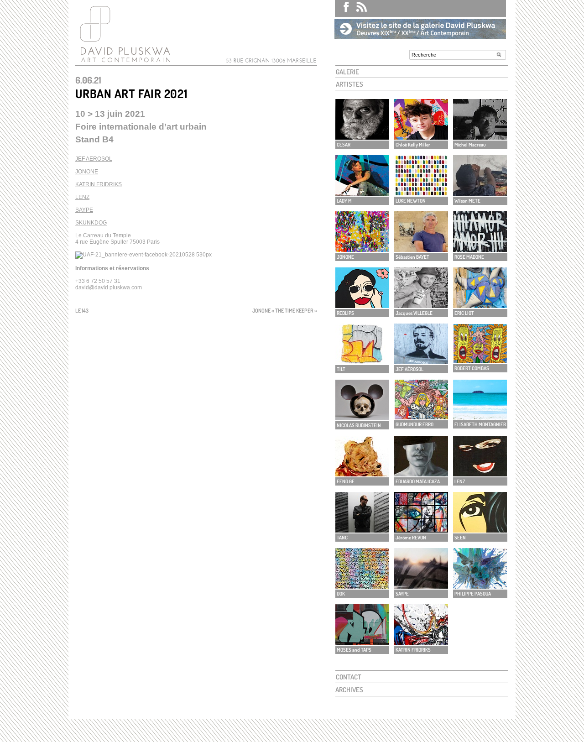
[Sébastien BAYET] (421, 249)
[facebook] (342, 8)
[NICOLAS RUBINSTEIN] (362, 418)
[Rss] (358, 8)
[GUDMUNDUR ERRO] (421, 417)
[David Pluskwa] (123, 62)
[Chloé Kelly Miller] (421, 137)
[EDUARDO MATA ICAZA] (421, 474)
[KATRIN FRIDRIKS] (421, 642)
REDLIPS (345, 313)
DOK (341, 593)
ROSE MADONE (469, 257)
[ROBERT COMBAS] (480, 361)
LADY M (344, 201)
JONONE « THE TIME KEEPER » (284, 310)
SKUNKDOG (91, 222)
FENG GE (346, 481)
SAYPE (84, 210)
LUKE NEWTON (411, 201)
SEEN (460, 537)
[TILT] (362, 362)
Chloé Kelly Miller (413, 144)
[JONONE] (362, 249)
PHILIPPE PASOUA (472, 593)
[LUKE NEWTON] (421, 193)
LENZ (82, 197)
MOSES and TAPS (354, 650)
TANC (342, 537)
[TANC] (362, 530)
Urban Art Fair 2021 (131, 93)
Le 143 (82, 310)
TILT (341, 369)
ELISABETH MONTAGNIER (480, 424)
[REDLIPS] (362, 305)
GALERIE (347, 72)
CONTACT (348, 677)
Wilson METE (467, 201)
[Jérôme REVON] (421, 530)
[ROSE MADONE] (480, 249)
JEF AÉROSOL (409, 369)
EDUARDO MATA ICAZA (418, 481)
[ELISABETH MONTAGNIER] (480, 417)
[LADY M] (362, 193)
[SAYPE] (421, 586)
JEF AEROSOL (93, 159)
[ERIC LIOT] (480, 305)
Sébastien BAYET (412, 257)
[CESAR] (362, 137)
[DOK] (362, 586)
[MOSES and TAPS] (362, 642)
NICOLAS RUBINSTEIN (359, 425)
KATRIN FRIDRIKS (98, 184)
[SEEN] (480, 530)
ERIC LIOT (464, 313)
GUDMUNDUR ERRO (414, 424)
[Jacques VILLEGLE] (421, 305)
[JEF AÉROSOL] (421, 362)
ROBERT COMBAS (471, 368)
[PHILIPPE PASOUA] (480, 586)
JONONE (86, 171)
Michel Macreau (470, 144)
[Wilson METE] (480, 193)
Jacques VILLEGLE (414, 313)
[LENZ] (480, 474)
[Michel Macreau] (480, 137)
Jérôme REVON (411, 537)
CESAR (343, 144)
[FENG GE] (362, 474)
